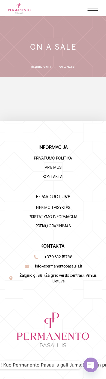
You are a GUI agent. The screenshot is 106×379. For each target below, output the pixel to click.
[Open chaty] (90, 365)
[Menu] (92, 8)
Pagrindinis (41, 67)
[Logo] (19, 8)
